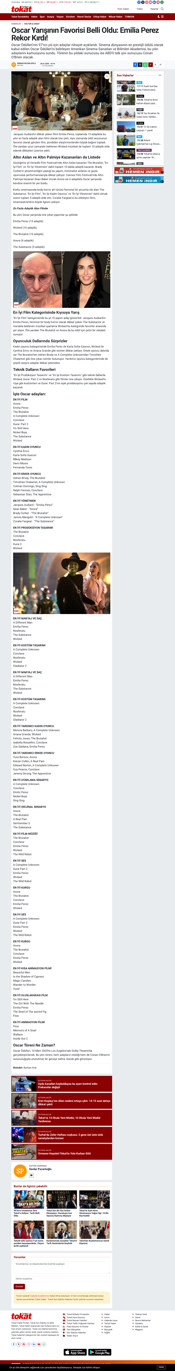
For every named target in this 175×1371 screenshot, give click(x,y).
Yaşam (60, 16)
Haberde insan (110, 1320)
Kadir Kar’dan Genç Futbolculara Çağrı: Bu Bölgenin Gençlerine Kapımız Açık (148, 88)
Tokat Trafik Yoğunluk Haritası (80, 1323)
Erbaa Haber (100, 16)
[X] (18, 1344)
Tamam (161, 1367)
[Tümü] (160, 75)
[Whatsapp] (44, 1344)
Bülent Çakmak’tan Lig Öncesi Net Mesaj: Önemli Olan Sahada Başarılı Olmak (148, 142)
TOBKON (129, 16)
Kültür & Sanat (32, 24)
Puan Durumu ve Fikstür (77, 1326)
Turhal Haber (110, 1323)
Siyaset (107, 1326)
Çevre (107, 1317)
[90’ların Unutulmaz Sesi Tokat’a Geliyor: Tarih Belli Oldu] (29, 1199)
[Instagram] (29, 1344)
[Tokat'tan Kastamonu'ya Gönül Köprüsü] (94, 1229)
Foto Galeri (123, 9)
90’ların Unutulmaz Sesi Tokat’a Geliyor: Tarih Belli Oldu (27, 1213)
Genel (137, 1317)
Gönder (19, 1286)
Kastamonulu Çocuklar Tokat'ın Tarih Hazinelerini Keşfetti (61, 1242)
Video (140, 9)
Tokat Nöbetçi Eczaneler (78, 1314)
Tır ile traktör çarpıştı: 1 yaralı (146, 128)
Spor (42, 16)
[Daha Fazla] (150, 64)
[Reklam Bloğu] (143, 170)
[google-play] (100, 1352)
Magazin (139, 1329)
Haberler (16, 24)
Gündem (70, 16)
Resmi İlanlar (84, 16)
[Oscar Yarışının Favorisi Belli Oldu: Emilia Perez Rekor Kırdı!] (61, 100)
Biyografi (108, 1329)
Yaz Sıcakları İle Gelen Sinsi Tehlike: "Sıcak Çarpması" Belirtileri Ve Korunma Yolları (148, 115)
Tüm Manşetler (73, 1329)
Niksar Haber (115, 16)
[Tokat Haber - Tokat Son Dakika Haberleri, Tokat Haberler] (21, 8)
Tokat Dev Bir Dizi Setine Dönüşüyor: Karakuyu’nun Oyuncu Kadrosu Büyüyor (59, 1213)
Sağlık (140, 109)
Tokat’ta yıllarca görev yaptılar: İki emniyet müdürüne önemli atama (148, 155)
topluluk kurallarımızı (40, 1296)
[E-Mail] (31, 1175)
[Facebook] (13, 1344)
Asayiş (50, 16)
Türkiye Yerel (141, 1314)
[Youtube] (39, 1344)
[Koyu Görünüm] (159, 17)
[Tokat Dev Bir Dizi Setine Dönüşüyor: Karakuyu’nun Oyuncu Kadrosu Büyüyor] (61, 1199)
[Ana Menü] (162, 17)
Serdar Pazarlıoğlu (40, 1169)
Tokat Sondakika (20, 16)
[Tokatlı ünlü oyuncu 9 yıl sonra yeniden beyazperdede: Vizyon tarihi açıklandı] (29, 1229)
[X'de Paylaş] (140, 64)
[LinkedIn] (34, 1344)
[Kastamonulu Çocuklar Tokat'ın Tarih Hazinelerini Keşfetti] (61, 1229)
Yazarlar (154, 9)
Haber (34, 16)
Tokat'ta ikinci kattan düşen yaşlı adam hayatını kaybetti (148, 101)
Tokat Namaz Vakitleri (77, 1320)
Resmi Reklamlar (143, 1320)
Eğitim (140, 164)
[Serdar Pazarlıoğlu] (20, 1170)
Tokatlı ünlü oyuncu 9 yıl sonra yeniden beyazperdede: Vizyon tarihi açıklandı (29, 1243)
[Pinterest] (23, 1344)
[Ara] (162, 9)
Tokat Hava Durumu (76, 1317)
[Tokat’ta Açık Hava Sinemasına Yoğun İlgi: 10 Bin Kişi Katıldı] (94, 1199)
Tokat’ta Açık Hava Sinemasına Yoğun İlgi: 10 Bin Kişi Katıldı (94, 1213)
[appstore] (75, 1352)
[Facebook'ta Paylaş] (135, 64)
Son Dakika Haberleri (76, 1332)
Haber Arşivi (72, 1336)
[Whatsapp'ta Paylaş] (145, 64)
